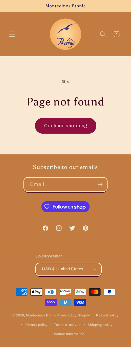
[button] (12, 34)
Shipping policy (100, 325)
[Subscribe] (100, 184)
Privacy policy (36, 325)
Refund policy (107, 315)
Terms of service (68, 325)
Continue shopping (65, 125)
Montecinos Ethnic (41, 315)
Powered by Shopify (73, 315)
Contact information (68, 334)
